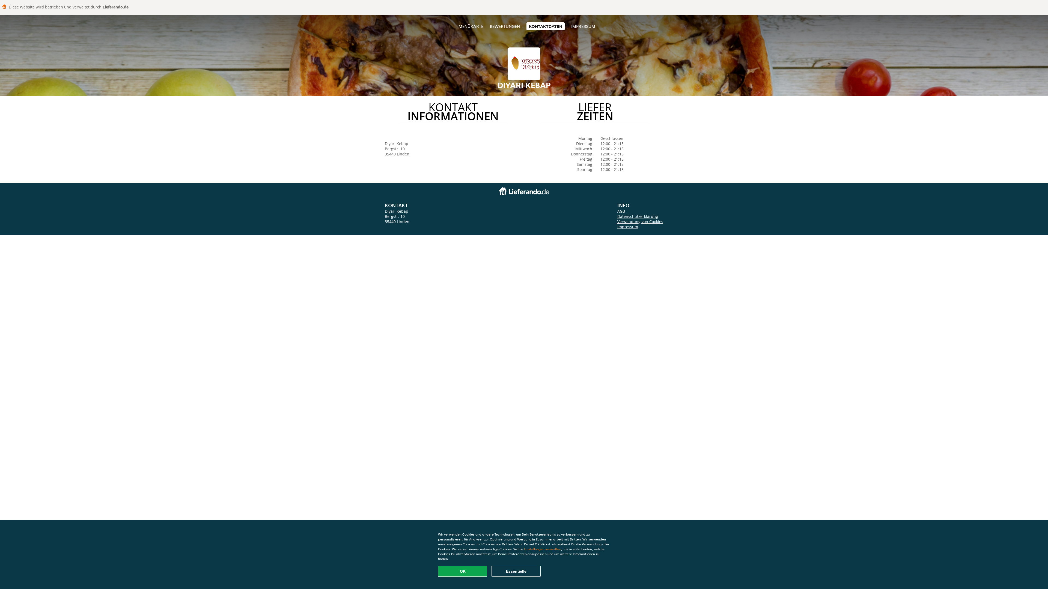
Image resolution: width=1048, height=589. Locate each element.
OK (463, 571)
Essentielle (516, 571)
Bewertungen (505, 26)
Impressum (583, 26)
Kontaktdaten (545, 26)
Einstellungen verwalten (542, 549)
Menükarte (470, 26)
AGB (621, 211)
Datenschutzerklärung (637, 216)
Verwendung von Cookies (640, 221)
